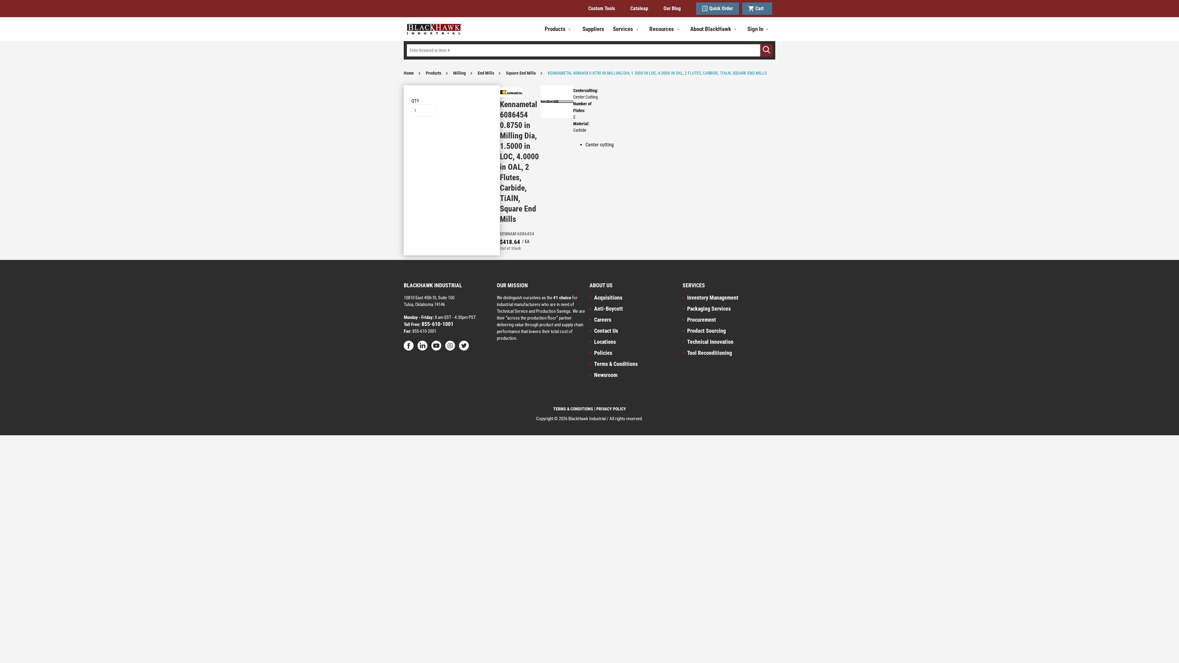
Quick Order (721, 8)
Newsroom (605, 375)
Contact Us (606, 331)
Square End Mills (521, 73)
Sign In (755, 29)
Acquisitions (608, 297)
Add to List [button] (452, 135)
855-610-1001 (436, 324)
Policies (603, 353)
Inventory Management (712, 297)
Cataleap (639, 8)
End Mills (486, 73)
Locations (605, 342)
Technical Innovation (710, 342)
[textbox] (589, 50)
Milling (459, 73)
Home (409, 73)
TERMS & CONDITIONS (573, 408)
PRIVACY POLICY (611, 408)
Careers (602, 319)
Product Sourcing (706, 331)
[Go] (766, 50)
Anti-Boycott (608, 308)
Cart (760, 8)
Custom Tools (601, 8)
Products (433, 73)
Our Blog (672, 8)
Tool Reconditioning (709, 353)
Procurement (701, 319)
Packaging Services (709, 308)
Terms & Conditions (616, 364)
